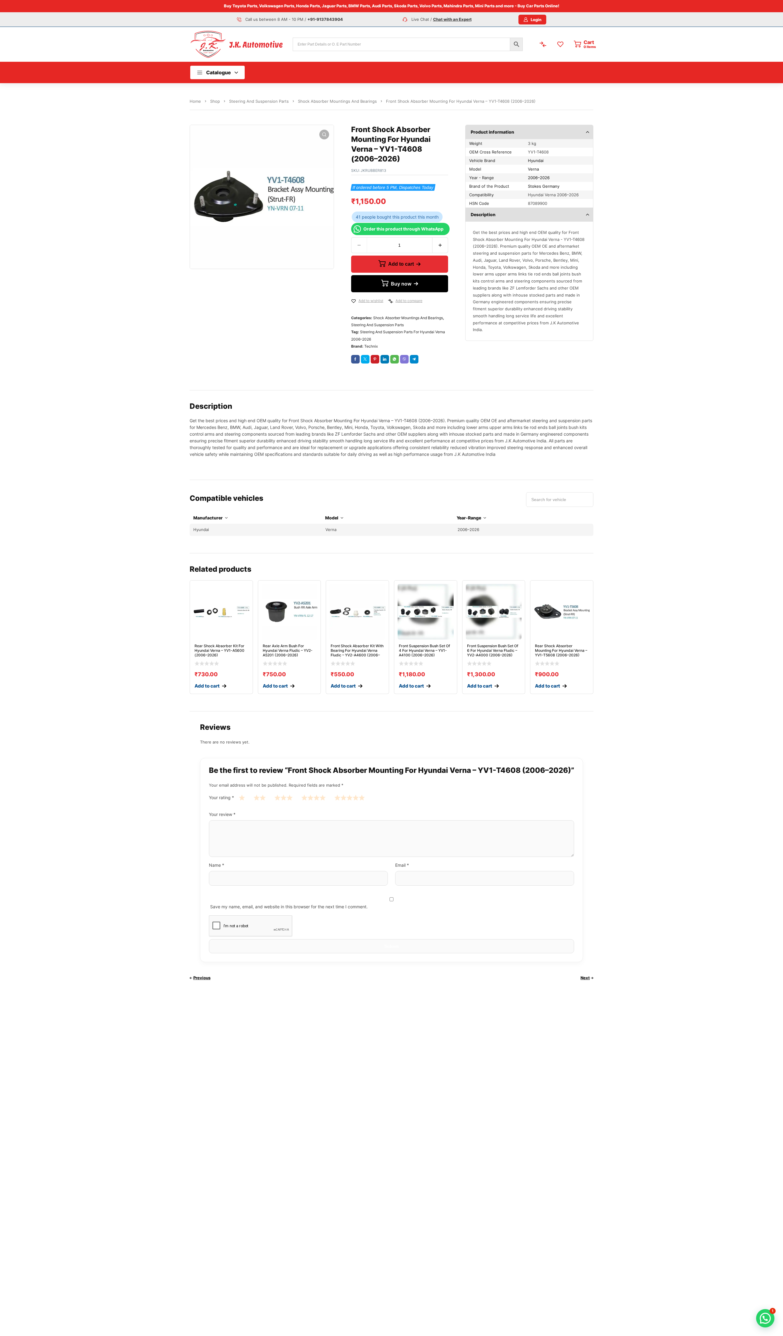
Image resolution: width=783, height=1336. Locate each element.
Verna (533, 169)
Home (195, 101)
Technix (371, 346)
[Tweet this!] (365, 359)
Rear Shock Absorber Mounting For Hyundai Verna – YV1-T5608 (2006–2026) (561, 650)
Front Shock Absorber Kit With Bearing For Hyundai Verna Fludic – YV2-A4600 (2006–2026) (357, 653)
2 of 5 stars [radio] (260, 797)
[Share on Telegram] (414, 359)
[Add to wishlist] (353, 301)
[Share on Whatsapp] (394, 359)
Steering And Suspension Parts (259, 101)
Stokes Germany (543, 186)
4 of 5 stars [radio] (313, 797)
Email (402, 865)
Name (216, 865)
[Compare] (390, 301)
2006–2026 (539, 177)
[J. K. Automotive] (237, 44)
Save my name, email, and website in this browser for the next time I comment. (289, 906)
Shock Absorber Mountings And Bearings (337, 101)
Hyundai (536, 160)
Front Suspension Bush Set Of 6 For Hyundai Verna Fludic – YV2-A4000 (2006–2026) (492, 650)
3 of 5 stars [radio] (283, 797)
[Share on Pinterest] (375, 359)
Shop (215, 101)
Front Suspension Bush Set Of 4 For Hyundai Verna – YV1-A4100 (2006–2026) (424, 650)
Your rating (221, 797)
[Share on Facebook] (355, 359)
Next (585, 977)
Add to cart (401, 264)
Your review (222, 814)
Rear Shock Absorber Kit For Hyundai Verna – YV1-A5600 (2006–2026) (219, 650)
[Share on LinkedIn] (384, 359)
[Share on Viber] (404, 359)
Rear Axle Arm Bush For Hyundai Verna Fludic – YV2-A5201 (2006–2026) (288, 650)
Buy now (401, 284)
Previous (201, 977)
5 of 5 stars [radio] (349, 797)
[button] (324, 134)
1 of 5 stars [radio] (242, 797)
